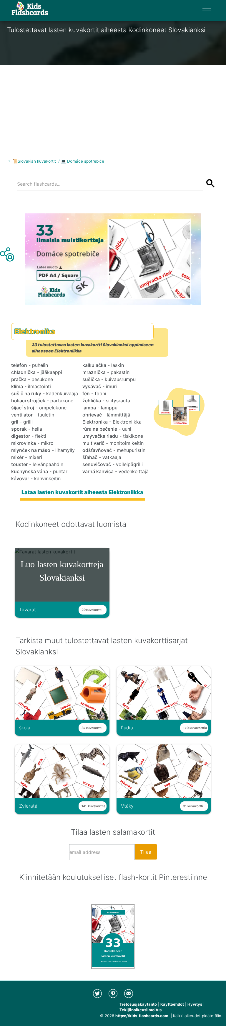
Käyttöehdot (172, 1004)
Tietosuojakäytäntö (138, 1004)
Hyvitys (194, 1004)
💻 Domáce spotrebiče (82, 161)
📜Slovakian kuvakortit (34, 161)
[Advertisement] (113, 106)
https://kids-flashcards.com (141, 1015)
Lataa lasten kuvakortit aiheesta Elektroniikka (82, 492)
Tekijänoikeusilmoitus (140, 1009)
